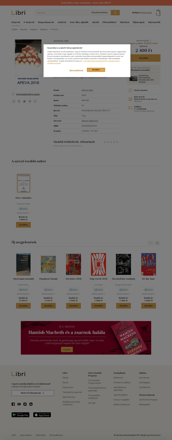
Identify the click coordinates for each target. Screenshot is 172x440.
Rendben (96, 70)
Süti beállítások (76, 70)
